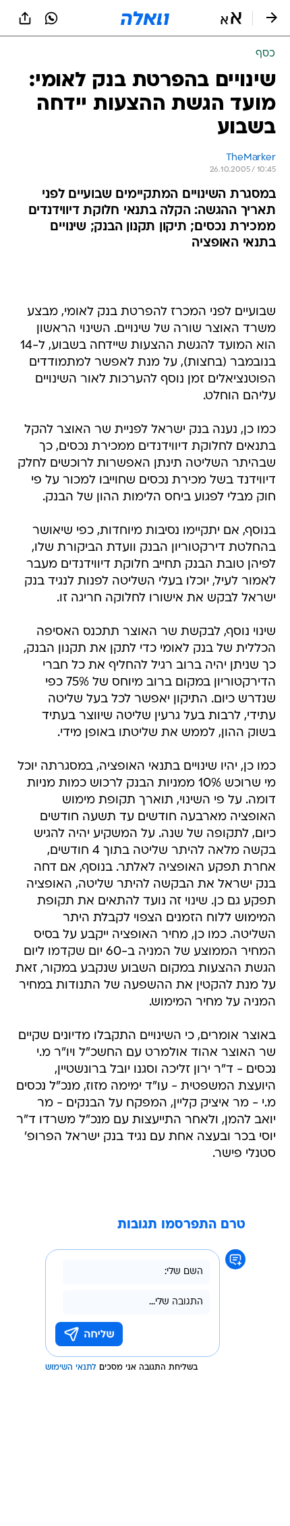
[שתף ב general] (25, 18)
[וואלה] (145, 18)
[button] (231, 18)
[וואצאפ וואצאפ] (51, 18)
